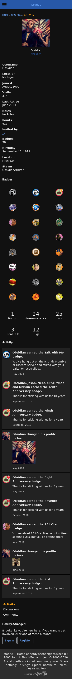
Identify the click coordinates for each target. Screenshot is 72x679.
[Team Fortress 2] (12, 297)
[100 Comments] (12, 267)
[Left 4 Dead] (36, 297)
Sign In (9, 640)
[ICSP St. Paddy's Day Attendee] (59, 222)
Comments (10, 614)
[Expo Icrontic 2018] (12, 207)
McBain (24, 387)
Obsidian (19, 352)
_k (3, 132)
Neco (41, 383)
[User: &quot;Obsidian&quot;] (6, 355)
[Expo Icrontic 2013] (12, 252)
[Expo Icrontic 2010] (36, 282)
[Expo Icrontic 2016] (59, 207)
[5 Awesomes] (59, 237)
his (43, 434)
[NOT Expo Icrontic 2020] (12, 192)
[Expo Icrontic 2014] (12, 237)
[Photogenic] (36, 267)
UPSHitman (55, 383)
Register (25, 640)
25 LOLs (51, 524)
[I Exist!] (59, 282)
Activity (9, 604)
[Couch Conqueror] (12, 282)
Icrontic (36, 4)
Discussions (11, 609)
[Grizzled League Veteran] (59, 267)
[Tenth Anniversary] (59, 192)
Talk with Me (54, 352)
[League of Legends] (59, 252)
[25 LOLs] (12, 222)
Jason (32, 383)
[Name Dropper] (36, 252)
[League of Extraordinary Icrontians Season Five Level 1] (36, 222)
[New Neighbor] (59, 297)
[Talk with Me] (36, 192)
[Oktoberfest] (36, 237)
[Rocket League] (36, 207)
